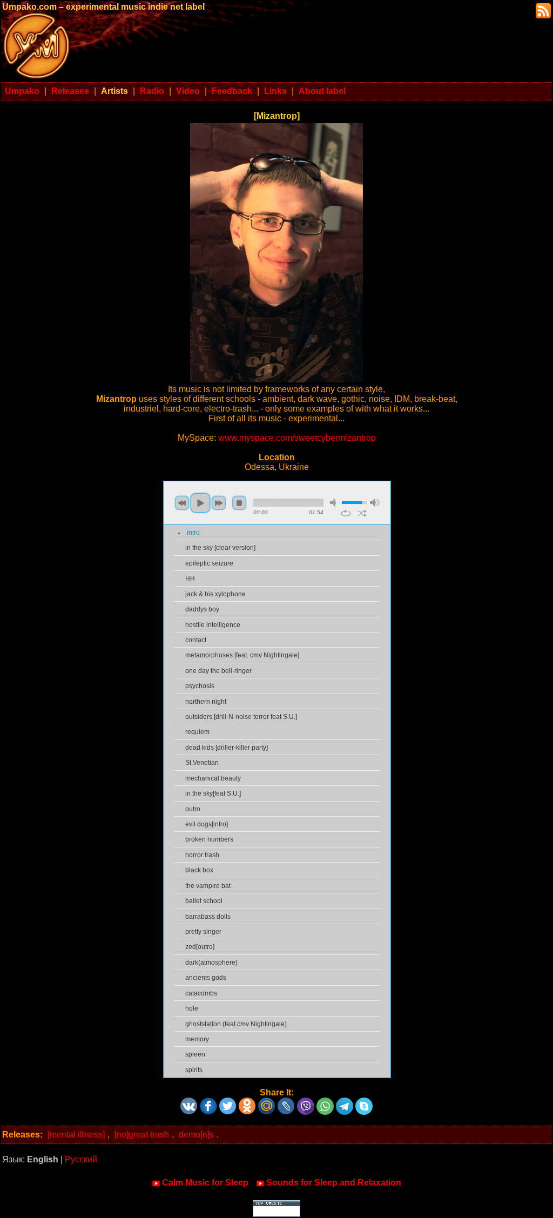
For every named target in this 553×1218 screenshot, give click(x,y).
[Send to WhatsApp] (325, 1102)
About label (322, 91)
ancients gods (205, 977)
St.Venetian (202, 762)
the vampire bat (208, 886)
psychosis (199, 686)
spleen (195, 1054)
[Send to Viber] (305, 1102)
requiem (197, 732)
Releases (70, 91)
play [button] (200, 503)
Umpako (22, 91)
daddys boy (202, 609)
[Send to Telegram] (344, 1102)
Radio (152, 91)
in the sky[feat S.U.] (213, 793)
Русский (81, 1159)
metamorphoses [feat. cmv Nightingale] (242, 655)
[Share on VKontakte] (189, 1102)
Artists (114, 91)
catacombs (201, 993)
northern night (205, 701)
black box (199, 870)
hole (191, 1008)
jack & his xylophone (215, 594)
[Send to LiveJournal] (286, 1102)
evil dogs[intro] (206, 824)
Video (188, 91)
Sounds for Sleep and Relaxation (333, 1182)
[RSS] (542, 10)
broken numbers (209, 839)
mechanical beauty (213, 778)
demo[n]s (196, 1134)
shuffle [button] (362, 513)
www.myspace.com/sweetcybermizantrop (297, 437)
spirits (194, 1070)
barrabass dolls (208, 916)
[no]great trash (141, 1134)
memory (197, 1039)
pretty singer (203, 931)
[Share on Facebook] (208, 1102)
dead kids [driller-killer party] (226, 747)
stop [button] (239, 502)
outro (192, 809)
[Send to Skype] (364, 1102)
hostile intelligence (212, 625)
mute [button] (335, 503)
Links (275, 91)
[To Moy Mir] (266, 1102)
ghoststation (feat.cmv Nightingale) (236, 1024)
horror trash (202, 855)
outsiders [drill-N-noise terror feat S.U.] (241, 717)
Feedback (232, 91)
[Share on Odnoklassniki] (247, 1102)
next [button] (218, 502)
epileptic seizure (209, 563)
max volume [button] (375, 503)
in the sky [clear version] (220, 547)
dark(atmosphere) (211, 962)
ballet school (203, 901)
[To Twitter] (228, 1102)
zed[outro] (199, 947)
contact (195, 640)
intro (193, 532)
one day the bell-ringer (218, 671)
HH (190, 578)
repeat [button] (346, 513)
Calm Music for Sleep (205, 1182)
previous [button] (182, 502)
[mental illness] (76, 1134)
